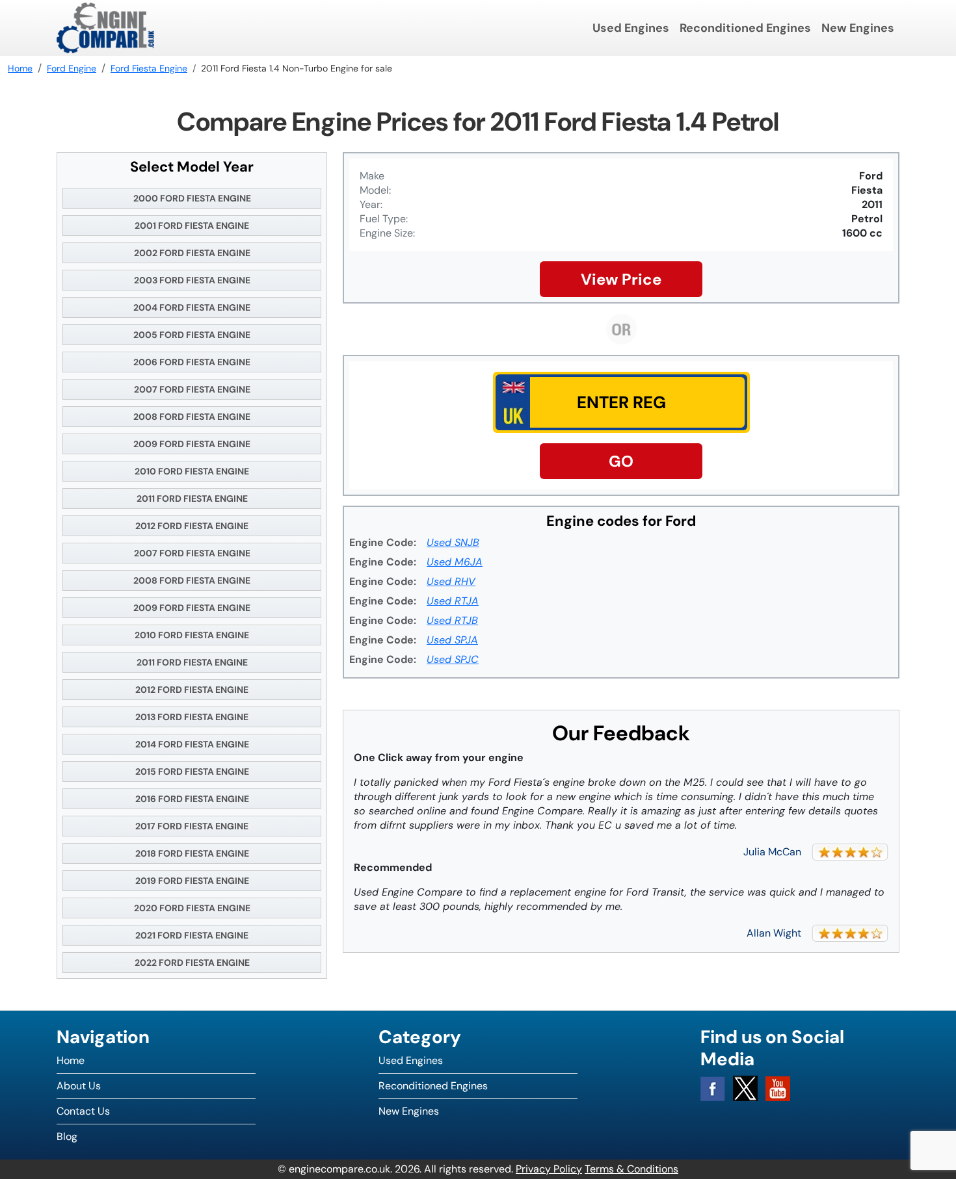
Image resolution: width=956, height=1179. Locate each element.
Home (71, 1060)
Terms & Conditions (631, 1169)
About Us (79, 1086)
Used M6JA (455, 562)
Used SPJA (452, 640)
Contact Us (83, 1111)
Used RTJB (452, 620)
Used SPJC (453, 659)
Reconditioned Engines (745, 28)
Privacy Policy (549, 1169)
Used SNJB (453, 542)
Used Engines (630, 28)
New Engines (857, 28)
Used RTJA (453, 601)
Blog (67, 1136)
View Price (621, 279)
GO (621, 461)
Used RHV (451, 581)
